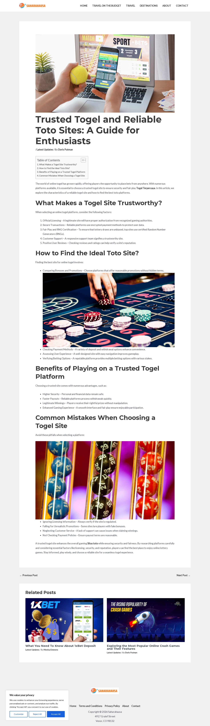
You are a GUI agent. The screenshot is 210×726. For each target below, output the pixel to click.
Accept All (55, 714)
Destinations (149, 5)
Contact (182, 5)
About (166, 5)
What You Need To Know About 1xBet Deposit (60, 646)
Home (83, 5)
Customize (18, 714)
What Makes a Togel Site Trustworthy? (58, 164)
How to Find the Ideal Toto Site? (54, 168)
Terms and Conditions (90, 705)
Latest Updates (45, 149)
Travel (130, 5)
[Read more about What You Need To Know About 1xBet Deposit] (64, 619)
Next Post (183, 575)
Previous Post (29, 575)
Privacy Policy (112, 705)
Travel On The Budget (106, 5)
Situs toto (92, 543)
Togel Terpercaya (145, 188)
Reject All (37, 714)
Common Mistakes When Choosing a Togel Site (62, 175)
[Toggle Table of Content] (82, 160)
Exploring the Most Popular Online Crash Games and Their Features (143, 647)
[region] (37, 705)
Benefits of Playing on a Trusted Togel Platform (62, 172)
